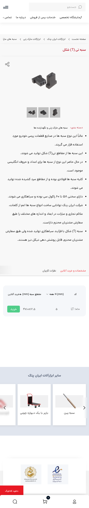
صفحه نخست (78, 39)
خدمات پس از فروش (42, 17)
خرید (13, 309)
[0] (45, 501)
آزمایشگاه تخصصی (71, 17)
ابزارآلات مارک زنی (32, 39)
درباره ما (21, 17)
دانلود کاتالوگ (11, 491)
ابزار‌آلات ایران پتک (55, 39)
